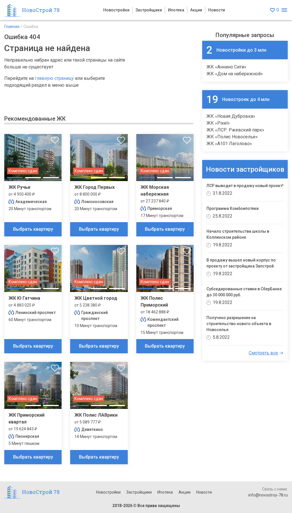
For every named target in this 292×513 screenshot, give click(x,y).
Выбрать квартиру (33, 229)
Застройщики (148, 10)
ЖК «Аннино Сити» (226, 67)
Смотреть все (263, 353)
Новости (216, 10)
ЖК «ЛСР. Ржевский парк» (235, 130)
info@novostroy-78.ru (268, 495)
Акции (196, 10)
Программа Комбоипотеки (232, 208)
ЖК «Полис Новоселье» (232, 136)
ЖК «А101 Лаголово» (229, 143)
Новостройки (116, 10)
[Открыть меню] (284, 10)
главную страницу (54, 78)
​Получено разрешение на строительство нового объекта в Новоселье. (238, 323)
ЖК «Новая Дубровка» (230, 116)
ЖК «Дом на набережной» (234, 73)
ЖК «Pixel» (218, 123)
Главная (11, 26)
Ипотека (176, 10)
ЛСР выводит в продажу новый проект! (244, 185)
